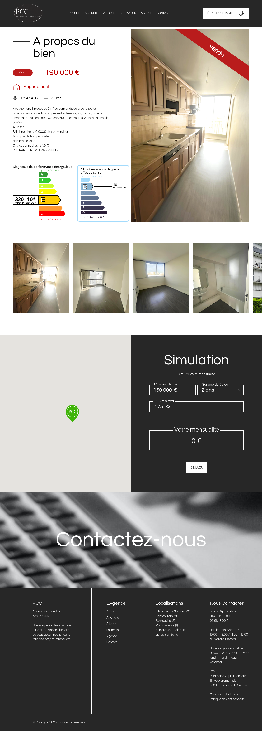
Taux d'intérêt (164, 401)
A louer (109, 13)
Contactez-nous (131, 540)
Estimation (128, 13)
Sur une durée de (215, 384)
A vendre (92, 13)
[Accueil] (28, 13)
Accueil (74, 13)
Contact (163, 13)
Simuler (197, 467)
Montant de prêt (166, 384)
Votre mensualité (196, 430)
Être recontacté (220, 13)
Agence (146, 13)
